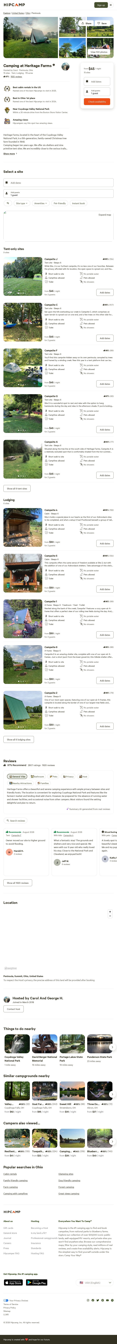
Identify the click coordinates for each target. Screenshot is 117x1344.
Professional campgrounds (44, 1238)
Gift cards (8, 1227)
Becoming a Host (39, 1227)
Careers (7, 1242)
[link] (58, 276)
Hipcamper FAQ (11, 1253)
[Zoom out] (110, 916)
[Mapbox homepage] (10, 968)
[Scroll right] (112, 1047)
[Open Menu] (110, 5)
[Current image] (19, 293)
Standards (36, 1248)
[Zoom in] (110, 912)
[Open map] (58, 226)
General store (10, 1232)
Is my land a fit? (39, 1232)
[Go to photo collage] (30, 37)
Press (6, 1248)
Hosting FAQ (37, 1253)
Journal (7, 1238)
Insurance (36, 1242)
